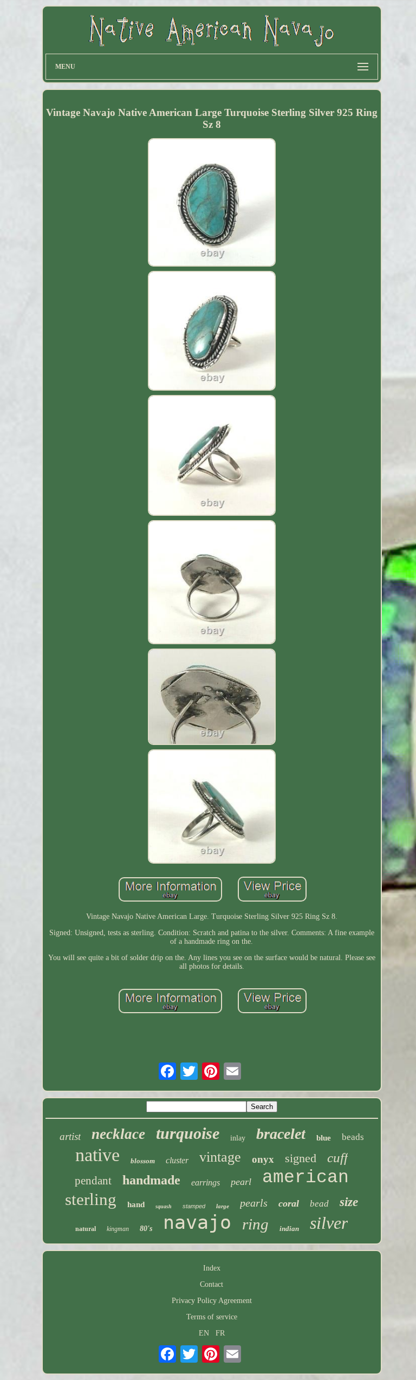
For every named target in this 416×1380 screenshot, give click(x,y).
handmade (151, 1180)
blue (323, 1137)
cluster (177, 1160)
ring (255, 1224)
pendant (93, 1180)
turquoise (187, 1133)
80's (146, 1228)
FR (220, 1333)
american (305, 1178)
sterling (90, 1199)
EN (204, 1333)
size (349, 1202)
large (222, 1206)
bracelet (281, 1133)
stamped (194, 1206)
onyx (263, 1159)
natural (85, 1229)
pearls (254, 1203)
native (97, 1155)
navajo (197, 1222)
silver (329, 1223)
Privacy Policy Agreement (212, 1301)
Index (211, 1268)
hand (136, 1204)
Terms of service (211, 1317)
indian (289, 1228)
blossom (143, 1161)
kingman (118, 1229)
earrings (205, 1182)
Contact (211, 1284)
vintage (220, 1157)
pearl (241, 1181)
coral (288, 1203)
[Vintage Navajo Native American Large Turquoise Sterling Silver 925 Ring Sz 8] (212, 203)
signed (300, 1158)
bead (319, 1203)
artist (70, 1136)
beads (353, 1137)
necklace (118, 1134)
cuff (337, 1157)
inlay (237, 1138)
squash (163, 1206)
